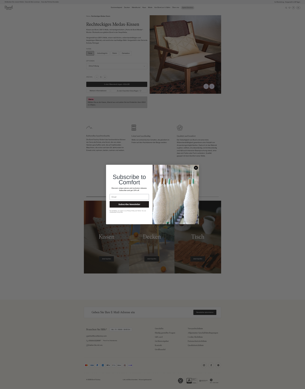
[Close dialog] (196, 168)
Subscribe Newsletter (129, 204)
